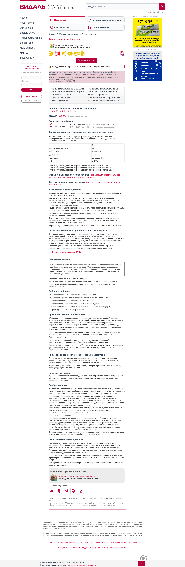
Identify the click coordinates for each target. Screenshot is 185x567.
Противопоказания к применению (104, 97)
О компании (26, 28)
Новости (24, 18)
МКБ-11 (24, 52)
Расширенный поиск (155, 12)
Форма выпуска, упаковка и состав (67, 88)
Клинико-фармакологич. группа (103, 88)
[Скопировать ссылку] (81, 491)
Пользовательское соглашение (62, 542)
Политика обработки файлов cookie (124, 542)
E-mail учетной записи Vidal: (31, 73)
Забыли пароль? (32, 101)
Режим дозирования (97, 94)
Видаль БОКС (27, 33)
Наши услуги (27, 23)
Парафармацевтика (31, 38)
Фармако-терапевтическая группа (67, 91)
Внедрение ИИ (28, 57)
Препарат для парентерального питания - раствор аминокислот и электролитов (84, 176)
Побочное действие (60, 97)
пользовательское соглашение (82, 565)
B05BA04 (63, 116)
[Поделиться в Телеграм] (66, 491)
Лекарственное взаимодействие (103, 100)
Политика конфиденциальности (92, 542)
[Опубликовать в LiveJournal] (73, 491)
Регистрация (31, 96)
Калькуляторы (27, 47)
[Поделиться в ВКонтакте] (51, 491)
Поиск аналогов (87, 60)
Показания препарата (61, 94)
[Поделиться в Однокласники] (59, 491)
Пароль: (24, 81)
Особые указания (59, 100)
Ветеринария (27, 42)
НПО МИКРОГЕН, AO (59, 111)
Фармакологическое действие (102, 91)
